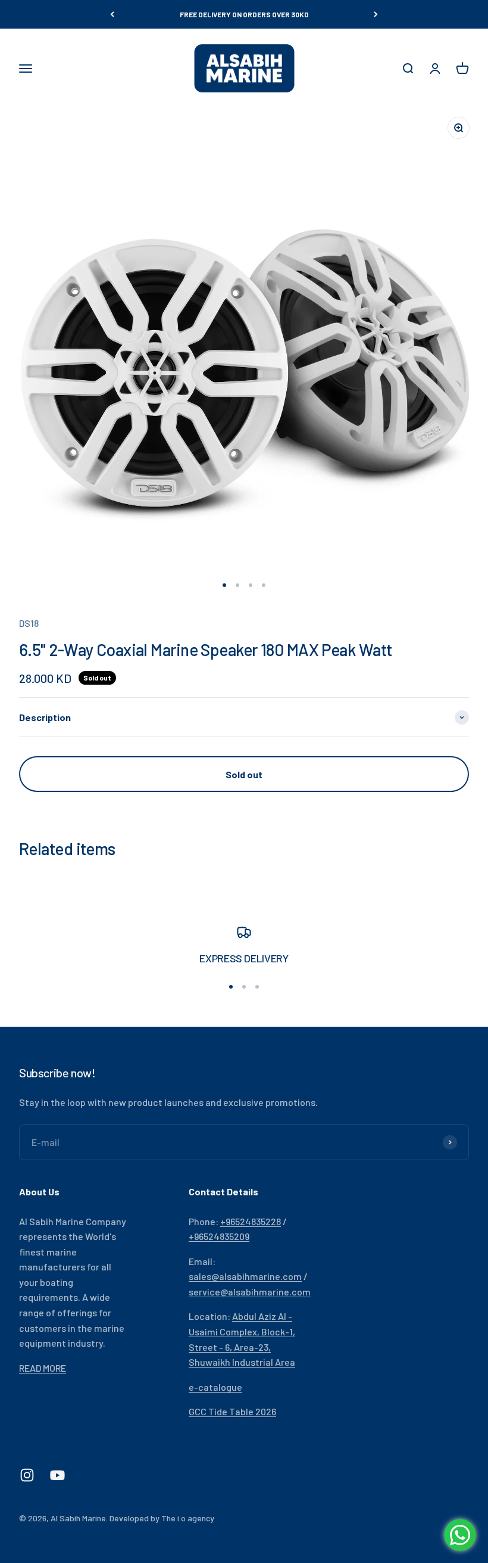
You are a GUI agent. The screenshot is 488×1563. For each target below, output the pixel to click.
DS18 (29, 623)
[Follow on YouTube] (57, 1475)
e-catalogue (215, 1387)
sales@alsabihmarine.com (245, 1276)
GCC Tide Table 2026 (232, 1411)
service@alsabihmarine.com (250, 1291)
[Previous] (112, 14)
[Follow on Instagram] (27, 1475)
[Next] (376, 14)
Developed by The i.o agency (162, 1518)
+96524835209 (219, 1236)
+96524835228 (250, 1221)
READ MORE (42, 1368)
